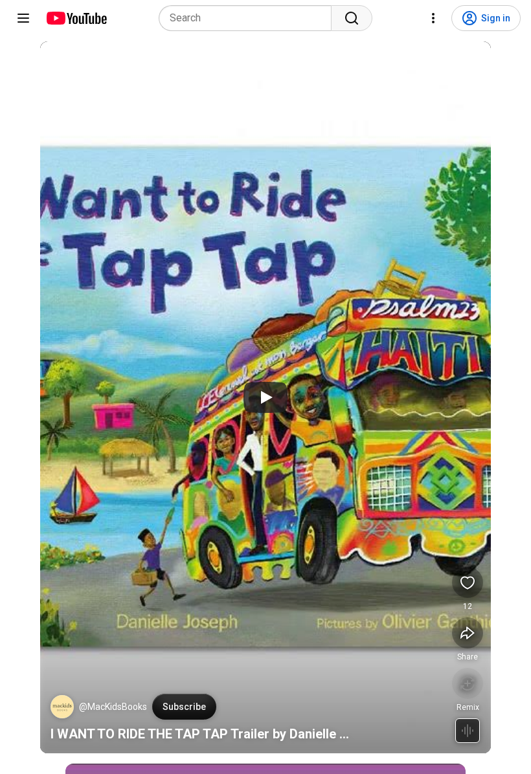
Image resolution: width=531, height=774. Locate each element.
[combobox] (249, 18)
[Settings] (433, 18)
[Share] (467, 632)
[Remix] (467, 683)
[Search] (351, 18)
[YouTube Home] (76, 18)
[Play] (265, 397)
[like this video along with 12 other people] (467, 582)
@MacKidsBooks (113, 707)
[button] (62, 706)
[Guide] (23, 18)
